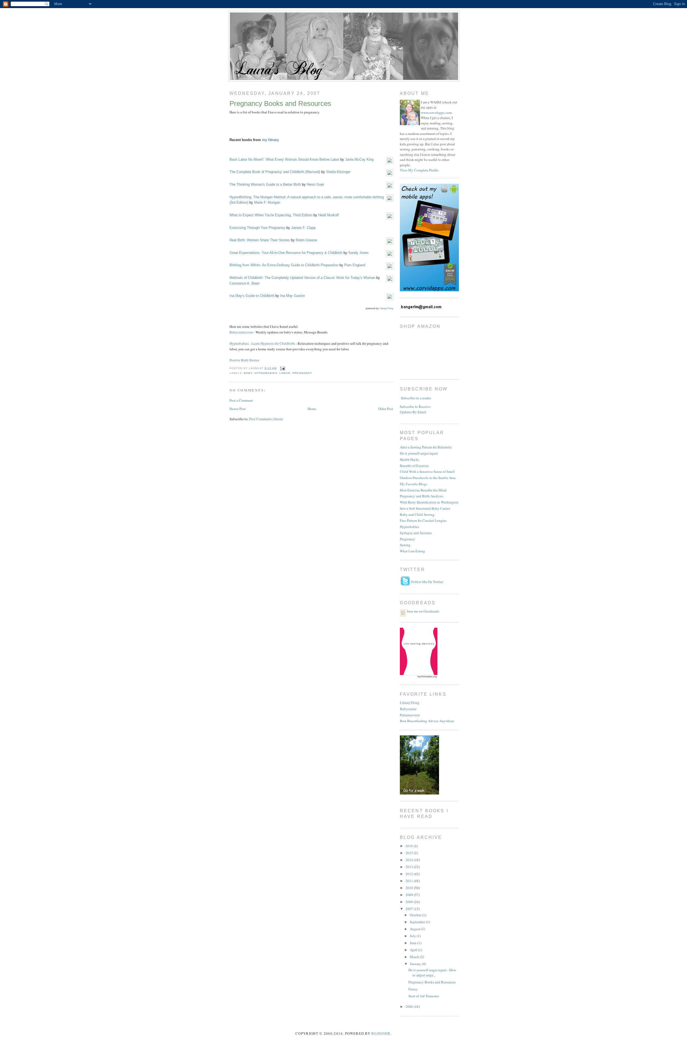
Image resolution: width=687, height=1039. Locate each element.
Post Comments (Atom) (266, 418)
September (418, 921)
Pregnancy (407, 539)
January (416, 963)
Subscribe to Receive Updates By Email (415, 409)
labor (284, 373)
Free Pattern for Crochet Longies (423, 520)
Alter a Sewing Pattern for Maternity (426, 447)
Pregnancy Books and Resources (280, 103)
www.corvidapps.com (436, 112)
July (413, 935)
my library (270, 140)
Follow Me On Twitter (427, 581)
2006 (409, 1006)
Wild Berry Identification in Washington (429, 502)
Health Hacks (409, 459)
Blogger (380, 1033)
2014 (409, 859)
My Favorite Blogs (413, 483)
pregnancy (302, 373)
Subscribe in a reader (416, 398)
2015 (409, 852)
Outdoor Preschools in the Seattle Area (428, 477)
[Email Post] (282, 368)
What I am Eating (412, 551)
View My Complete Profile (419, 170)
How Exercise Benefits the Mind (423, 490)
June (413, 942)
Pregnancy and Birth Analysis (421, 496)
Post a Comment (241, 400)
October (416, 914)
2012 (409, 873)
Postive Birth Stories (244, 360)
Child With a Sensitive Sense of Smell (427, 471)
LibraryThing (386, 308)
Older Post (385, 408)
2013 (409, 866)
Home (312, 408)
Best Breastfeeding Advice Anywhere (427, 720)
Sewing (405, 544)
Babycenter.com (241, 332)
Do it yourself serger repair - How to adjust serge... (432, 973)
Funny (413, 989)
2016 (409, 845)
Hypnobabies (409, 526)
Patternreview (410, 715)
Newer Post (237, 408)
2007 (409, 908)
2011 (409, 880)
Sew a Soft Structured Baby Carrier (425, 508)
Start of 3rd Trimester (423, 996)
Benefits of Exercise (414, 465)
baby (248, 373)
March (415, 956)
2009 (409, 894)
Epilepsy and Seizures (416, 532)
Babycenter (408, 708)
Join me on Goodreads (423, 611)
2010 (409, 887)
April (414, 949)
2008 (409, 901)
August (415, 928)
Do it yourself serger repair (419, 453)
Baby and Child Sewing (417, 514)
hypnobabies (265, 373)
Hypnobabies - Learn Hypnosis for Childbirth (262, 343)
